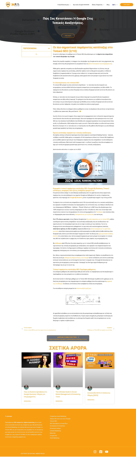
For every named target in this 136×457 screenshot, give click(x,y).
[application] (69, 4)
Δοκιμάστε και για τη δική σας (84, 214)
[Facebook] (100, 451)
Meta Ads (53, 433)
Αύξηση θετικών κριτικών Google (60, 418)
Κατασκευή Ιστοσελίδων (57, 426)
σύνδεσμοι (58, 243)
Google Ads (53, 435)
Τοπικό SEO (53, 421)
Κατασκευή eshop (55, 428)
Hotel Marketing (54, 438)
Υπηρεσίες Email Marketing (58, 416)
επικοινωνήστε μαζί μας (83, 288)
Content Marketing (55, 431)
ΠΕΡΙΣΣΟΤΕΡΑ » (27, 401)
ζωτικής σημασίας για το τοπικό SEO (98, 219)
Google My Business (76, 197)
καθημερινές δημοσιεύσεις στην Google (76, 257)
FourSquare (99, 212)
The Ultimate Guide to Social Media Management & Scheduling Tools (68, 394)
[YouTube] (106, 451)
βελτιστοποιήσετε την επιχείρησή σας (100, 63)
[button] (49, 48)
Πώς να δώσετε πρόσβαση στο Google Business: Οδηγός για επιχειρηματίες (35, 394)
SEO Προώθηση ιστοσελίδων (59, 423)
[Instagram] (95, 451)
